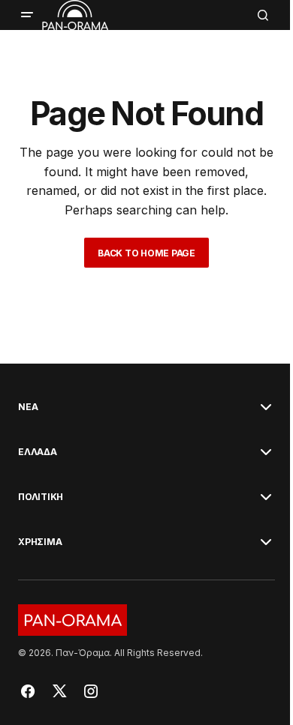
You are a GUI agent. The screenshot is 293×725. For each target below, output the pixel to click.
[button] (27, 15)
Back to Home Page (146, 253)
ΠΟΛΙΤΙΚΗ (40, 497)
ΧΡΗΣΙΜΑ (40, 542)
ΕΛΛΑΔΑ (37, 452)
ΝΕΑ (28, 407)
